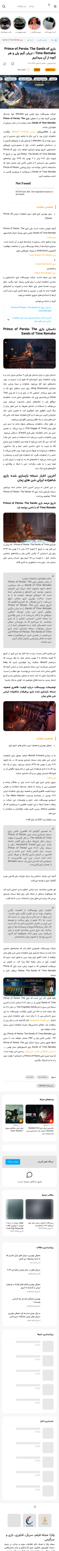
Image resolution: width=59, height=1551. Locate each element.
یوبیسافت (51, 237)
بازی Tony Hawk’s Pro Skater (42, 255)
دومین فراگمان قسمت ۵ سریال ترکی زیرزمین (35, 32)
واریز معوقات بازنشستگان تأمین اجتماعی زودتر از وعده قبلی (26, 1344)
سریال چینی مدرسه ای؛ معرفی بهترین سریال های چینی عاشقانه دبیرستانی (24, 1315)
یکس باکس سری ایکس (34, 1051)
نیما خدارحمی (51, 63)
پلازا (52, 40)
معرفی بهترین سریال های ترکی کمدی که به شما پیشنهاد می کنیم (23, 1257)
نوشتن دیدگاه (13, 1161)
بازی (52, 1125)
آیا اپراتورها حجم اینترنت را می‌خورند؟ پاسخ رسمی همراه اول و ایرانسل (24, 1375)
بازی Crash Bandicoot (46, 264)
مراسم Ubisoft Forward (24, 132)
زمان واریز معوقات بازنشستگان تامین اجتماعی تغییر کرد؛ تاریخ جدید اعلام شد (23, 1389)
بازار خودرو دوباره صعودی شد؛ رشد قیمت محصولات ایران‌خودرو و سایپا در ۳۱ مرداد (23, 1360)
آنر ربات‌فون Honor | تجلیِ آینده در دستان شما (50, 32)
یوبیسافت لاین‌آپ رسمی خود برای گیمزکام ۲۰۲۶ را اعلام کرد (41, 1224)
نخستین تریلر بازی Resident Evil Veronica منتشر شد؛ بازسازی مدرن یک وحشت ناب (40, 1131)
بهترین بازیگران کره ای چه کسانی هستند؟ (26, 1300)
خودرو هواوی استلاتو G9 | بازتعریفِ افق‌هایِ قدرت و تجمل (20, 32)
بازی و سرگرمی (42, 40)
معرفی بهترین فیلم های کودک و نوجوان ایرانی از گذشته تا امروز (23, 1286)
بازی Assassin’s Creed (40, 1020)
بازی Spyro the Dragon (45, 273)
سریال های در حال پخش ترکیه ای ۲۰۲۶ (23, 1270)
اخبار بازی (30, 40)
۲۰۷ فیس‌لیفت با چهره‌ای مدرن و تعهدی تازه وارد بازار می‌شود (23, 1404)
